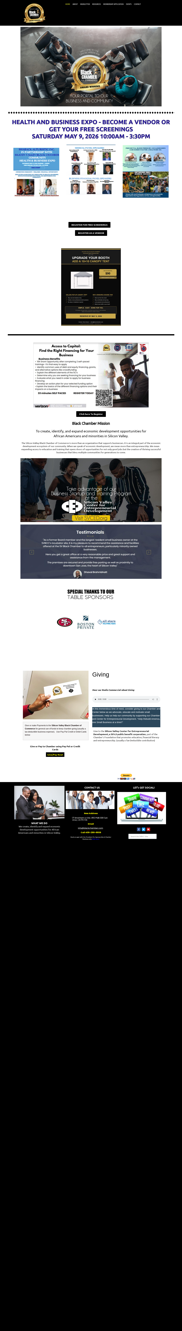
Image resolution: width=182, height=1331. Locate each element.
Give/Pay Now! (55, 754)
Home (67, 4)
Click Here (95, 839)
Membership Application (113, 4)
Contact (137, 4)
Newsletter (85, 4)
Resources (96, 4)
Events (128, 4)
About (75, 4)
